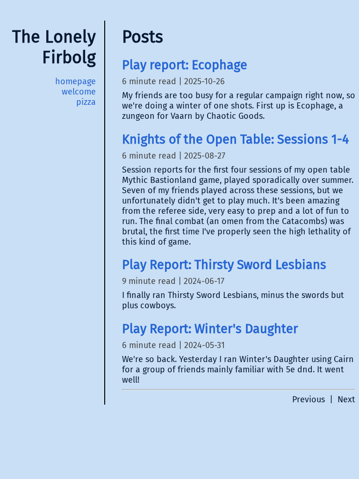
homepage (75, 81)
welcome (79, 92)
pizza (86, 102)
